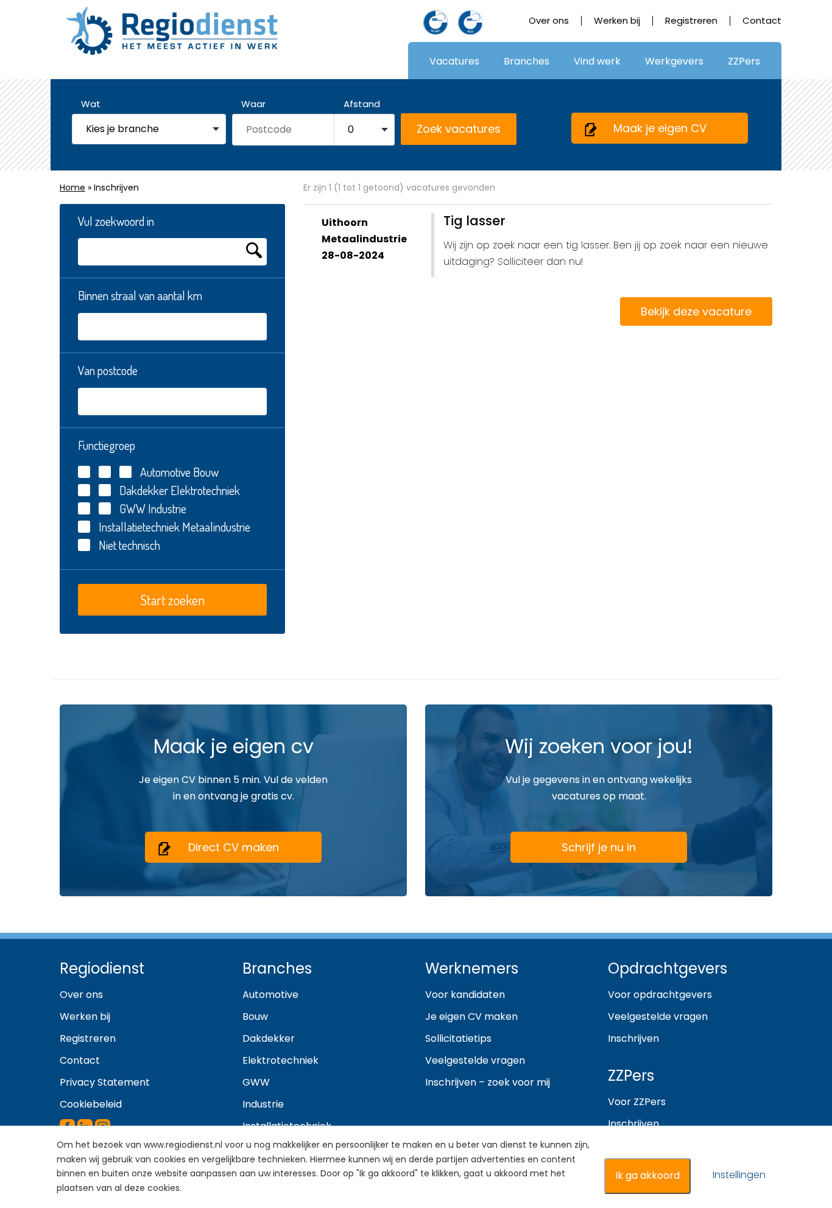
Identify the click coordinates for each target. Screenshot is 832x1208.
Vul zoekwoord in (116, 221)
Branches (526, 61)
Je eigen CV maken (471, 1017)
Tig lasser (474, 221)
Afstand (362, 103)
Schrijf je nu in (599, 847)
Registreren (691, 20)
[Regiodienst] (172, 31)
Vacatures (454, 61)
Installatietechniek (139, 527)
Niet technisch (129, 545)
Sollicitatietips (458, 1038)
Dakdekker (143, 490)
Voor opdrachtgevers (660, 995)
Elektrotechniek (204, 490)
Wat (90, 103)
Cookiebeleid (91, 1104)
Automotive (165, 472)
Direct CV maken (233, 847)
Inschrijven (633, 1038)
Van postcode (108, 370)
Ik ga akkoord (647, 1175)
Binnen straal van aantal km (140, 295)
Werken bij (617, 20)
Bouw (205, 472)
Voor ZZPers (637, 1102)
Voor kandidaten (465, 995)
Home (72, 187)
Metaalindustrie (215, 527)
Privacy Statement (105, 1082)
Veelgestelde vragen (475, 1060)
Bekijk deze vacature (696, 311)
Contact (761, 20)
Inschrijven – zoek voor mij (487, 1082)
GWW (132, 508)
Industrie (166, 508)
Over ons (549, 20)
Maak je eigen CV (660, 128)
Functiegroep (106, 445)
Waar (253, 103)
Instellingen (739, 1175)
